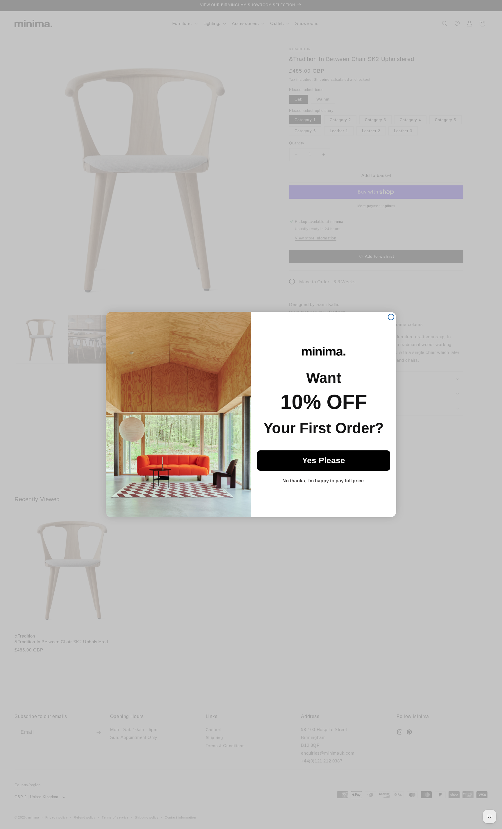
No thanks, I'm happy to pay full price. (323, 480)
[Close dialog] (391, 317)
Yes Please (323, 460)
